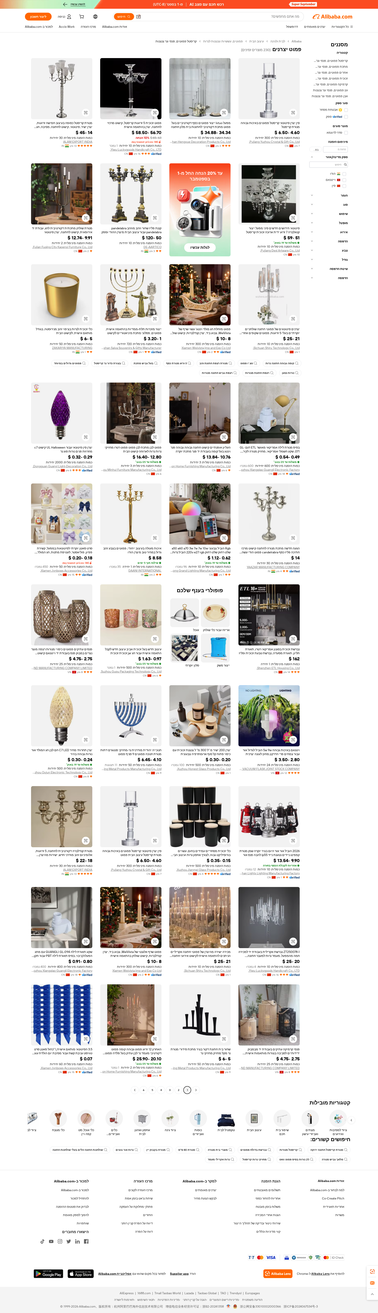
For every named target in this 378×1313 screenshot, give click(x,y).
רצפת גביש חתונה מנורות (217, 372)
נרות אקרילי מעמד (219, 1159)
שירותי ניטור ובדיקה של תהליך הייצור (257, 1223)
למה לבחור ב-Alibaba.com (327, 1190)
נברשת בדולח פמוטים (253, 1149)
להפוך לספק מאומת (76, 1215)
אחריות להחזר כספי (267, 1198)
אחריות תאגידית (333, 1206)
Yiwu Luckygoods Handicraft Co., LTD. (135, 149)
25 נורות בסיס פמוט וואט (294, 1159)
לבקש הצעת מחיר (205, 1198)
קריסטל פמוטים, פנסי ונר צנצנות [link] (176, 41)
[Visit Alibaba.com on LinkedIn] (77, 1241)
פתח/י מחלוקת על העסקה (136, 1206)
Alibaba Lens (320, 1273)
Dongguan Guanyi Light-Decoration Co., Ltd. (62, 466)
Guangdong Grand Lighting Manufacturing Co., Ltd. (200, 570)
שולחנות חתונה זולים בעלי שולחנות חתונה (77, 1149)
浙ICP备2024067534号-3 (301, 1306)
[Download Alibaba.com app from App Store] (81, 1273)
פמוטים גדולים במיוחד (67, 363)
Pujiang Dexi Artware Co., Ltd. (280, 250)
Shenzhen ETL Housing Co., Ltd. (278, 668)
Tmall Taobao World (167, 1293)
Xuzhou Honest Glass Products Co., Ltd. (204, 769)
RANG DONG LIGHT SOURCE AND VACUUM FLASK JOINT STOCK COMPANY (269, 769)
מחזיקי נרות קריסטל (255, 1159)
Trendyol (236, 1293)
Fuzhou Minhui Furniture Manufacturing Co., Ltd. (130, 469)
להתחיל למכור (79, 1198)
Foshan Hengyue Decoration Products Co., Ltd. (200, 141)
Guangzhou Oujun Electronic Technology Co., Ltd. (61, 772)
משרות (339, 1215)
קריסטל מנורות (289, 1149)
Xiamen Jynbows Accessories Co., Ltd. (66, 570)
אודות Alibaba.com (331, 1181)
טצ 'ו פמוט (246, 363)
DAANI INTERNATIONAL (144, 570)
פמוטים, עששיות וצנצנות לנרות (223, 41)
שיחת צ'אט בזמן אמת (139, 1198)
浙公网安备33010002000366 (260, 1306)
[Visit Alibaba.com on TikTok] (42, 1241)
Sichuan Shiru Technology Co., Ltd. (276, 348)
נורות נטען (288, 372)
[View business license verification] (228, 1306)
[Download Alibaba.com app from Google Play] (48, 1273)
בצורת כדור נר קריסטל (107, 363)
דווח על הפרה (144, 1231)
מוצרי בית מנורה (218, 1149)
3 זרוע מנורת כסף (176, 363)
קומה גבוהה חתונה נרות (280, 363)
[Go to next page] (135, 1090)
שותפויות (83, 1223)
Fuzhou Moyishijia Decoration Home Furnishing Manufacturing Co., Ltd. (200, 466)
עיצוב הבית (256, 41)
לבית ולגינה (277, 41)
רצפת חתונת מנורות (257, 372)
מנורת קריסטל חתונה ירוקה (326, 1149)
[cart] (81, 17)
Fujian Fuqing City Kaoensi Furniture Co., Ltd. (62, 247)
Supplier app (179, 1273)
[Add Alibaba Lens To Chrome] (277, 1273)
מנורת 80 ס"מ (186, 1149)
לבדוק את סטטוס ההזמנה (72, 1206)
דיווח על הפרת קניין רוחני (137, 1223)
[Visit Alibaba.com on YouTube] (51, 1241)
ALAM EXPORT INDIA (77, 141)
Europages (252, 1293)
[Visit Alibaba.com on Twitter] (68, 1241)
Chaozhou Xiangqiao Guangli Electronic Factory (269, 469)
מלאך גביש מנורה (332, 1159)
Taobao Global (207, 1293)
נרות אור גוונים (125, 1149)
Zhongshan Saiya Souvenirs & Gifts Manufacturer (130, 348)
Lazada (189, 1293)
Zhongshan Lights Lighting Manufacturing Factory (269, 873)
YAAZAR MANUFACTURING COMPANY (273, 567)
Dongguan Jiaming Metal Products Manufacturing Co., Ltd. (130, 769)
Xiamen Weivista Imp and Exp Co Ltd (206, 348)
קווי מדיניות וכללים (268, 1231)
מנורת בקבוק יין (156, 1149)
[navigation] (328, 566)
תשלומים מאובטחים (267, 1190)
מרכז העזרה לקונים (140, 1190)
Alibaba (296, 41)
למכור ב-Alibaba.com (75, 1190)
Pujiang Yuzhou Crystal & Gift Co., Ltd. (274, 141)
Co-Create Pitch (333, 1198)
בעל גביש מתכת (143, 363)
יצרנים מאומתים (206, 1190)
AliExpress (127, 1293)
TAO (223, 1293)
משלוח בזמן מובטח (268, 1206)
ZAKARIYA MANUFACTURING (72, 348)
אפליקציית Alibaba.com (114, 1273)
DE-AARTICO (152, 247)
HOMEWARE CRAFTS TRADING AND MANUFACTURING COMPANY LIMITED (61, 668)
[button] (138, 16)
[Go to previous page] (196, 1090)
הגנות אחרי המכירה (267, 1215)
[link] (372, 1271)
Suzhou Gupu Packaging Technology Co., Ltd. (130, 671)
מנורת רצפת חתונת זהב (214, 363)
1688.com (144, 1293)
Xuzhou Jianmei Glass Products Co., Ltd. (203, 869)
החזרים (148, 1215)
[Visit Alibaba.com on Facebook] (86, 1241)
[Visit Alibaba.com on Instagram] (60, 1241)
